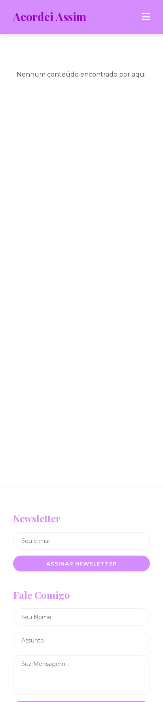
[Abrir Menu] (146, 17)
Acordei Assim (49, 16)
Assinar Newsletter (81, 563)
